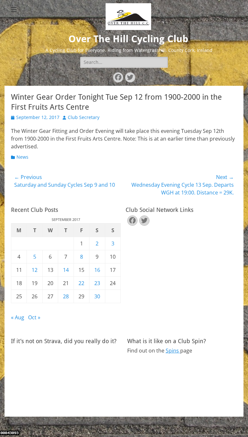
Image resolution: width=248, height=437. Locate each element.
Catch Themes (210, 423)
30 (97, 296)
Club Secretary (83, 117)
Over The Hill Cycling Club (128, 39)
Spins (173, 350)
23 (97, 283)
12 (34, 269)
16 (97, 269)
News (22, 157)
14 (66, 269)
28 (66, 296)
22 (81, 283)
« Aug (17, 317)
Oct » (34, 317)
